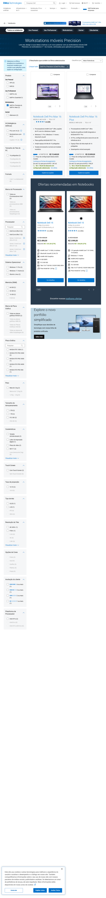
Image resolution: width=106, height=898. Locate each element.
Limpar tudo (33, 67)
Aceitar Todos (55, 890)
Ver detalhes (51, 280)
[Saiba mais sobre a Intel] (75, 23)
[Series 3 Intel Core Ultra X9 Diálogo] (24, 238)
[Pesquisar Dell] (54, 3)
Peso (7, 383)
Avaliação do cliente (12, 579)
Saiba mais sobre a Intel (89, 24)
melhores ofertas (74, 298)
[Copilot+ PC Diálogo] (21, 140)
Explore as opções (48, 173)
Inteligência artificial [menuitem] (7, 9)
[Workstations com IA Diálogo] (24, 134)
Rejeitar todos (40, 890)
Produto (8, 76)
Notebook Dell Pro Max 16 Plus (83, 118)
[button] (63, 3)
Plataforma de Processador (10, 612)
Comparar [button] (56, 74)
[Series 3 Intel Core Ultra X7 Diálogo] (24, 243)
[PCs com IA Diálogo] (21, 130)
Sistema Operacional (13, 262)
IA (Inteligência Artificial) (10, 124)
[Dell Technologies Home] (12, 3)
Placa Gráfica (10, 341)
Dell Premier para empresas (93, 9)
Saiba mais (39, 337)
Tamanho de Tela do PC (12, 149)
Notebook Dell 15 (45, 222)
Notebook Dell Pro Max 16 (47, 116)
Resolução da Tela (12, 522)
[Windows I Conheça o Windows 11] (55, 23)
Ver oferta (54, 168)
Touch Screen (10, 465)
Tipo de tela (9, 499)
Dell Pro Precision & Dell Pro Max (52, 67)
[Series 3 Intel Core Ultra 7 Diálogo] (24, 249)
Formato (8, 174)
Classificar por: (76, 60)
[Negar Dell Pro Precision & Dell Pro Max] (68, 67)
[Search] (22, 227)
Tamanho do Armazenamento (11, 404)
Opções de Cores (11, 552)
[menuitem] (21, 9)
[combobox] (40, 3)
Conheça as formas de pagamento (44, 161)
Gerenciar (14, 890)
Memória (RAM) (11, 282)
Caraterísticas (10, 429)
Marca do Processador (13, 189)
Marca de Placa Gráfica (11, 307)
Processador (9, 222)
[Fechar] (62, 869)
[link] (74, 3)
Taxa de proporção (12, 482)
